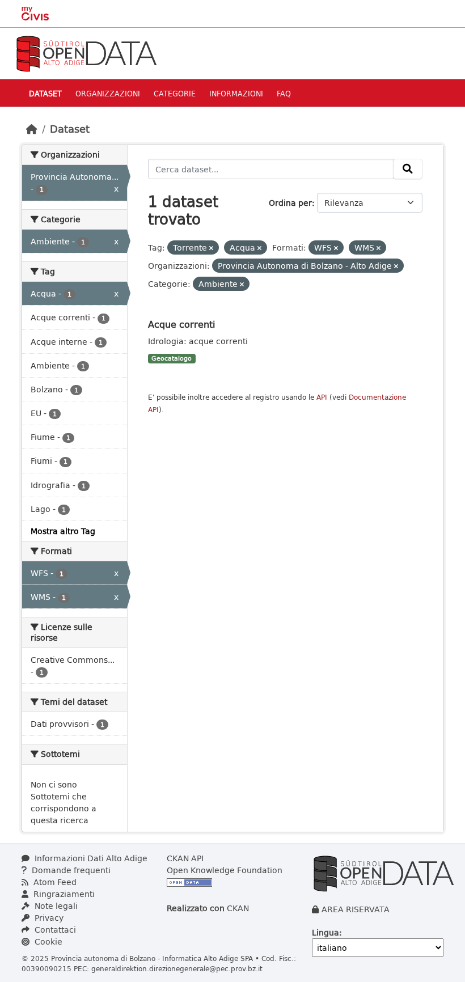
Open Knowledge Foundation (224, 870)
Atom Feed (54, 882)
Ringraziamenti (63, 894)
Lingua (325, 932)
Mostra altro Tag (63, 531)
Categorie (175, 93)
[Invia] (407, 169)
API (321, 397)
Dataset (45, 93)
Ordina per (290, 203)
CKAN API (185, 858)
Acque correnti (181, 324)
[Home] (31, 128)
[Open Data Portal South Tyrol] (86, 52)
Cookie (47, 941)
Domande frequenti (70, 870)
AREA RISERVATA (356, 909)
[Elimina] (211, 248)
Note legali (55, 906)
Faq (284, 93)
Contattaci (54, 930)
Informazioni (236, 93)
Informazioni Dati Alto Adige (89, 858)
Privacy (48, 918)
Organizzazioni (107, 93)
